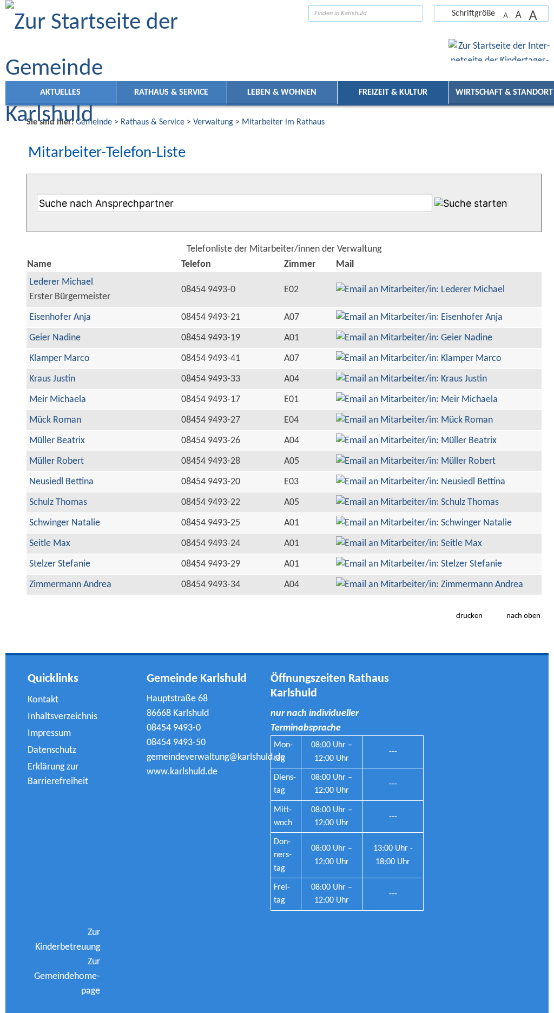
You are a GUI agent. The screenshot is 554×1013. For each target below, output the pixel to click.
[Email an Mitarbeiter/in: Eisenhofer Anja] (419, 317)
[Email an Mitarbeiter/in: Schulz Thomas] (417, 502)
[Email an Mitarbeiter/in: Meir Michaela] (417, 399)
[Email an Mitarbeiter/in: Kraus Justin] (411, 379)
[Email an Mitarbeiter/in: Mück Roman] (414, 420)
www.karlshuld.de (182, 772)
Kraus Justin (52, 379)
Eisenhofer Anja (60, 317)
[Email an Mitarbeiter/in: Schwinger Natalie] (424, 523)
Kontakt (43, 700)
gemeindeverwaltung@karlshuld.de (216, 757)
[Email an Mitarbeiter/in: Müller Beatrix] (416, 441)
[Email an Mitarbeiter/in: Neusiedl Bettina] (420, 482)
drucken (469, 616)
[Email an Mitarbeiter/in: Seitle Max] (409, 543)
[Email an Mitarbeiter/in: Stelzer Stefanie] (419, 564)
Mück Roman (55, 420)
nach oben (523, 616)
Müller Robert (56, 461)
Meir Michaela (57, 399)
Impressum (49, 733)
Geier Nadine (55, 338)
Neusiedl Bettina (61, 482)
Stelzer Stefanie (59, 564)
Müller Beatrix (57, 441)
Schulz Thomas (58, 502)
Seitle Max (49, 543)
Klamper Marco (59, 358)
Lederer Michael (61, 282)
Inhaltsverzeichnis (62, 717)
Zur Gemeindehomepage (67, 976)
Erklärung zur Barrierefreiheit (58, 774)
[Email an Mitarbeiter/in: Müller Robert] (416, 461)
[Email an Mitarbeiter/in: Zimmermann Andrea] (429, 585)
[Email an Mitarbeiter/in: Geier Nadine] (414, 338)
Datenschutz (52, 750)
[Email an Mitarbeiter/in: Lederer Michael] (420, 290)
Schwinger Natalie (64, 523)
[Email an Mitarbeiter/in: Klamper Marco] (419, 358)
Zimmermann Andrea (70, 585)
